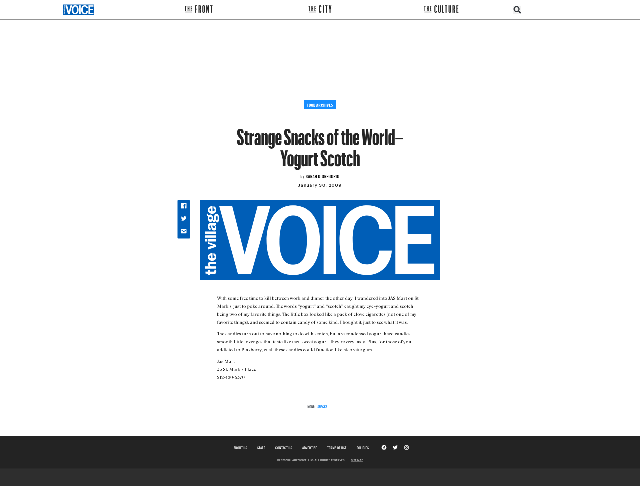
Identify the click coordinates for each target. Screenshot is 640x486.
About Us (240, 447)
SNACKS (323, 406)
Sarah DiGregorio (323, 175)
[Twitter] (395, 447)
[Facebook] (384, 447)
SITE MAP (357, 459)
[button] (517, 10)
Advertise (309, 447)
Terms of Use (337, 447)
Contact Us (283, 447)
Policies (363, 447)
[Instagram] (407, 447)
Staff (261, 447)
